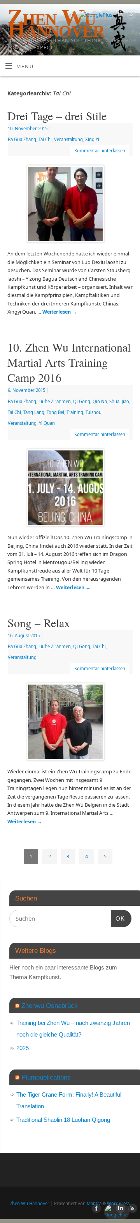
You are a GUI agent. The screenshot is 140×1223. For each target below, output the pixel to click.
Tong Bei (55, 412)
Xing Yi (92, 139)
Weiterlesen (59, 312)
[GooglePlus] (95, 15)
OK (118, 918)
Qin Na (100, 401)
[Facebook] (71, 15)
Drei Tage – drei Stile (57, 115)
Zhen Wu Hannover (29, 1203)
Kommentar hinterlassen (99, 151)
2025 (22, 1048)
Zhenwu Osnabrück (49, 1005)
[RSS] (130, 15)
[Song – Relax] (70, 723)
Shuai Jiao (119, 401)
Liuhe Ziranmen (54, 401)
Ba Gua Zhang (22, 139)
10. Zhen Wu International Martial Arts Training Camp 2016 (69, 362)
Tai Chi (45, 139)
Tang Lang (33, 412)
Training (74, 412)
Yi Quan (47, 423)
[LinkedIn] (119, 15)
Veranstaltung (68, 139)
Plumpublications (46, 1077)
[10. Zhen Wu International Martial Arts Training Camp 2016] (70, 489)
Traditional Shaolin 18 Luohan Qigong (63, 1119)
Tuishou (94, 412)
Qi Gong (81, 401)
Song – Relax (38, 622)
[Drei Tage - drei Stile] (70, 205)
